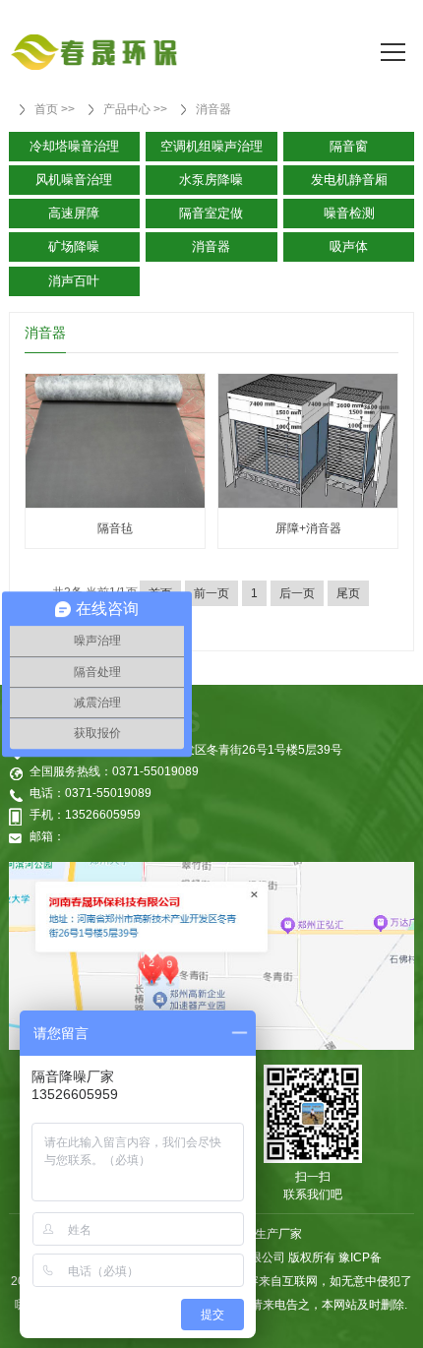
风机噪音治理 (73, 179)
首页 (46, 109)
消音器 (213, 109)
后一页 (297, 593)
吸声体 (349, 246)
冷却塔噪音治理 (74, 146)
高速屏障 (73, 213)
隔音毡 (115, 528)
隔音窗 (349, 146)
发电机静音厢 (349, 179)
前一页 (211, 593)
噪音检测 (349, 213)
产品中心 (127, 109)
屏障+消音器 (308, 528)
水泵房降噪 (211, 179)
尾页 (348, 593)
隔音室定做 (211, 213)
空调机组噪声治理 (211, 146)
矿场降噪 (73, 246)
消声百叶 (73, 281)
